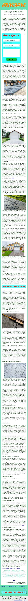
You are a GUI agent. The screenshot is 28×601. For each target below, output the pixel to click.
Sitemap (3, 586)
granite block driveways (15, 531)
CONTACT (20, 9)
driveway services (19, 560)
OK (24, 600)
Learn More (18, 600)
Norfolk (12, 561)
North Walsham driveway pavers (10, 529)
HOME (11, 9)
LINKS (14, 9)
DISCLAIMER (24, 9)
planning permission (18, 127)
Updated (23, 586)
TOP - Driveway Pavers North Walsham (11, 568)
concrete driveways (19, 103)
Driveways (7, 66)
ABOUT (17, 9)
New (19, 586)
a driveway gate (14, 30)
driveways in (19, 150)
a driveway (23, 22)
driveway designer (18, 449)
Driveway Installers (11, 586)
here (23, 525)
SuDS (13, 178)
